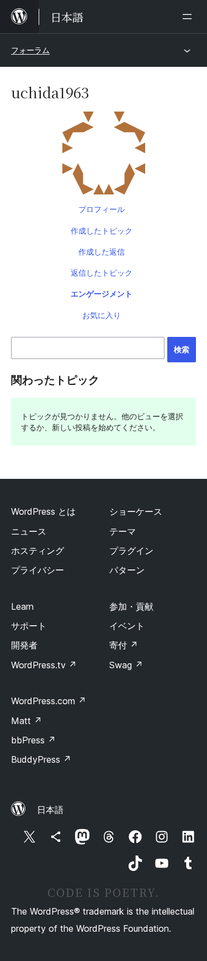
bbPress (33, 740)
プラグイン (131, 550)
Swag (126, 664)
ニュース (28, 531)
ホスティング (37, 550)
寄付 (123, 645)
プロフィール (101, 209)
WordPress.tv (44, 664)
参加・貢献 (131, 606)
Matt (26, 720)
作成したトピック (101, 230)
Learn (22, 606)
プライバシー (37, 569)
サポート (28, 625)
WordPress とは (43, 511)
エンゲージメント (101, 293)
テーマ (122, 531)
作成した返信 (101, 251)
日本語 (50, 809)
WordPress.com (48, 700)
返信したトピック (101, 272)
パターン (127, 569)
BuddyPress (41, 759)
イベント (127, 625)
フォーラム (30, 50)
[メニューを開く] (189, 16)
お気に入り (101, 315)
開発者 (24, 645)
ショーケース (135, 511)
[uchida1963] (103, 155)
